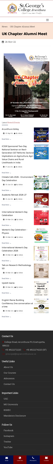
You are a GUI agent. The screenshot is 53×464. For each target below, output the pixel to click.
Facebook (8, 430)
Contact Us (9, 384)
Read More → (6, 139)
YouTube (8, 447)
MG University (11, 404)
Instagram (9, 436)
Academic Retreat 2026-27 (14, 194)
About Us (8, 367)
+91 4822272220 (13, 349)
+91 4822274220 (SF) (36, 349)
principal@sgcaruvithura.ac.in (21, 353)
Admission (9, 378)
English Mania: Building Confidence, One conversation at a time (17, 303)
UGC (6, 398)
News (5, 26)
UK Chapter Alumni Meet (22, 26)
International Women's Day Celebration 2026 (14, 249)
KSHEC (7, 410)
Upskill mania (8, 283)
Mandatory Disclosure (15, 415)
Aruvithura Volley (10, 129)
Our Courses (10, 372)
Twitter (7, 441)
